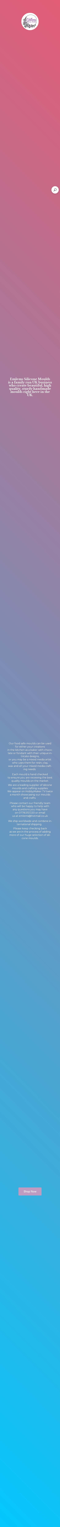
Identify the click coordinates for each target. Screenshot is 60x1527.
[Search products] (55, 190)
